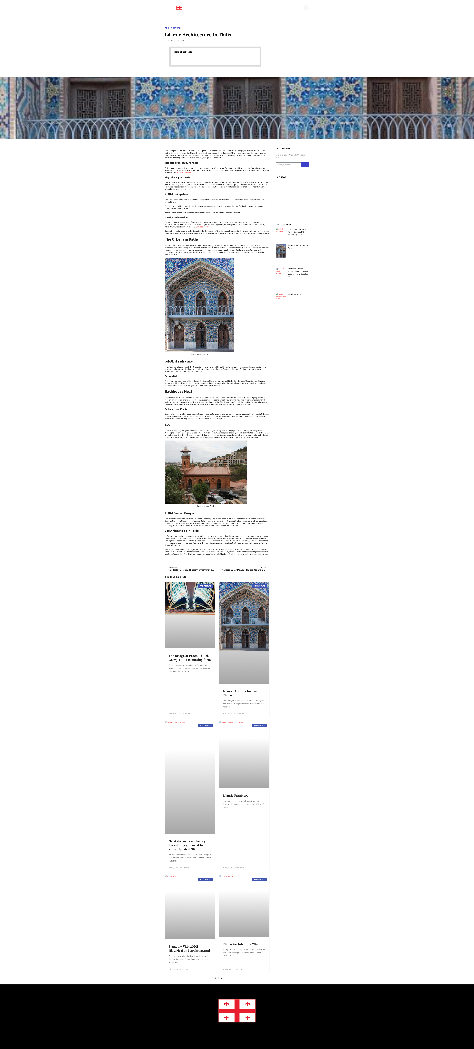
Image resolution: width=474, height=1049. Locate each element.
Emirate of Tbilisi (203, 226)
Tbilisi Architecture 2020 (241, 944)
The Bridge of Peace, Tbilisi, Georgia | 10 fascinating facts (190, 658)
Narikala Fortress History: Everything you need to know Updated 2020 (187, 845)
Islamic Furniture (184, 172)
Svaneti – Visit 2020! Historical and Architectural (189, 948)
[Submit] (305, 164)
